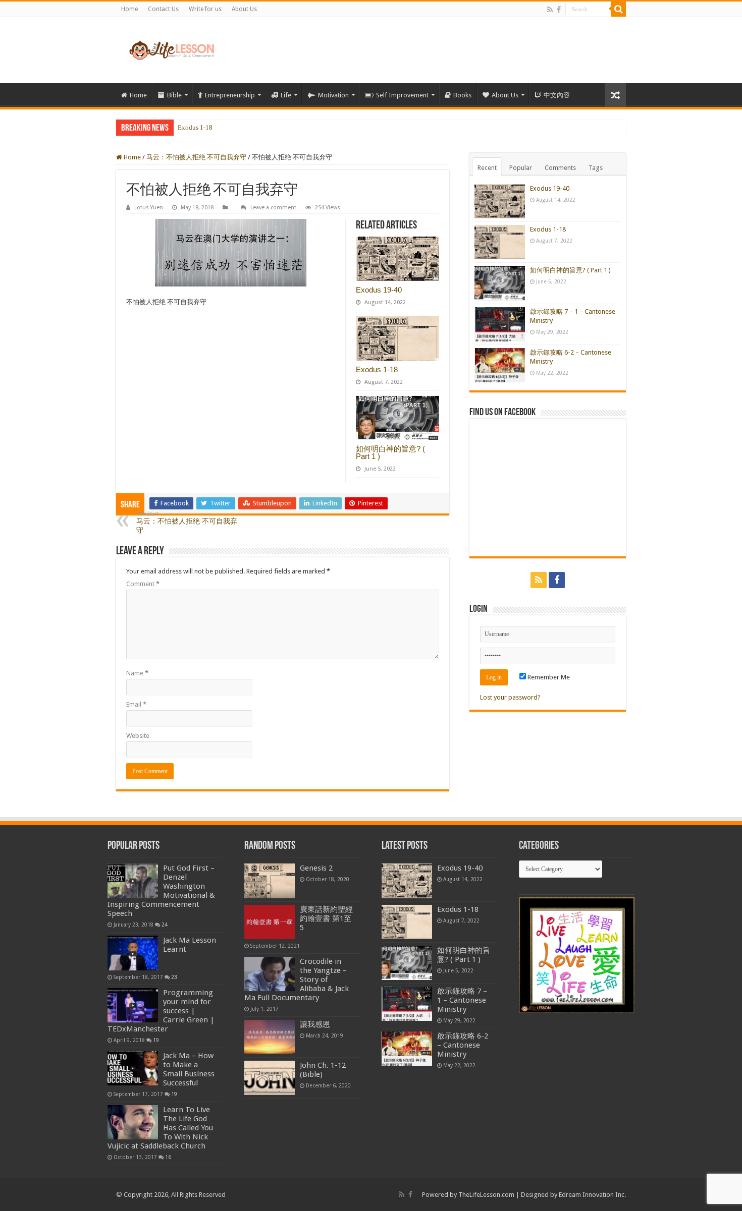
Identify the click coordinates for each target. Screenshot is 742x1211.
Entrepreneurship (230, 95)
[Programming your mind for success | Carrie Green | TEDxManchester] (133, 1005)
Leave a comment (273, 207)
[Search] (618, 9)
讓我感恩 (315, 1024)
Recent (487, 167)
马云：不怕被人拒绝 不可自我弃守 (196, 157)
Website (137, 735)
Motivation (333, 95)
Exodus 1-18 (195, 127)
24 (165, 924)
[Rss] (550, 10)
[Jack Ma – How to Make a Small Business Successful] (133, 1068)
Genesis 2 (316, 868)
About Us (244, 9)
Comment (143, 584)
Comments (560, 167)
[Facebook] (559, 10)
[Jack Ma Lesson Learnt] (133, 953)
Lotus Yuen (148, 207)
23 (174, 977)
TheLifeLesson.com (486, 1194)
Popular (520, 167)
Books (462, 95)
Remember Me (548, 677)
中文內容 (557, 95)
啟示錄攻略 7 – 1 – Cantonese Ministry (462, 1000)
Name (137, 673)
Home (129, 9)
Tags (596, 167)
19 (156, 1040)
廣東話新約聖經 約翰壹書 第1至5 (326, 918)
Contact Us (163, 9)
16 (168, 1157)
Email (136, 704)
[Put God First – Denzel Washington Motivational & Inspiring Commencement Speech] (133, 880)
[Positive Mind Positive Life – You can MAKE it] (172, 50)
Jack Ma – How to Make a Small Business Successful (189, 1069)
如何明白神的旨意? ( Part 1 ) (390, 452)
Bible (174, 95)
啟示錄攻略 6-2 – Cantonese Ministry (462, 1045)
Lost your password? (510, 697)
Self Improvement (402, 95)
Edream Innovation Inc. (592, 1194)
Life (286, 95)
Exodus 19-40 (379, 289)
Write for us (205, 9)
